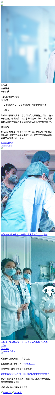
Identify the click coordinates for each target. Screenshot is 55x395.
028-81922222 (29, 364)
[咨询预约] (17, 393)
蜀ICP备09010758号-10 (11, 374)
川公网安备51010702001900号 (36, 374)
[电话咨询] (6, 393)
